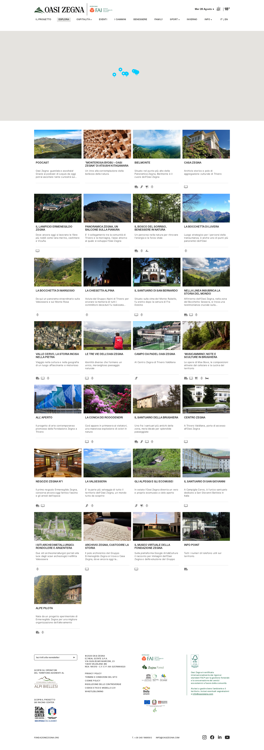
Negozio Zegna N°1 (49, 481)
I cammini (120, 20)
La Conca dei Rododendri (104, 417)
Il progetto (43, 20)
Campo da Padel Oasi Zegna (155, 354)
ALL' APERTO (44, 417)
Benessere (140, 20)
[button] (136, 73)
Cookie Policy (92, 680)
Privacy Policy (93, 673)
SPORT (174, 20)
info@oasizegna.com (203, 694)
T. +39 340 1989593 (142, 737)
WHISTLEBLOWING (94, 691)
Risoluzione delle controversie (103, 684)
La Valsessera (96, 481)
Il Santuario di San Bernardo (156, 291)
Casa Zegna (192, 163)
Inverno (192, 20)
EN (226, 20)
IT (221, 20)
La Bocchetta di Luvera (201, 227)
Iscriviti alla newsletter (48, 657)
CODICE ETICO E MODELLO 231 (100, 688)
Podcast (42, 163)
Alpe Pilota (44, 608)
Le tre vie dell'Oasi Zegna (104, 354)
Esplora (64, 20)
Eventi (103, 20)
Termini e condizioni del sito (101, 677)
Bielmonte (142, 163)
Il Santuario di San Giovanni (204, 481)
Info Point (191, 545)
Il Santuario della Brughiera (156, 417)
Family (158, 20)
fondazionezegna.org (46, 737)
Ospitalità (83, 20)
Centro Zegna (194, 417)
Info (207, 20)
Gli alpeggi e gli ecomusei (154, 481)
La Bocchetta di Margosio (55, 291)
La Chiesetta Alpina (99, 291)
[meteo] (218, 9)
